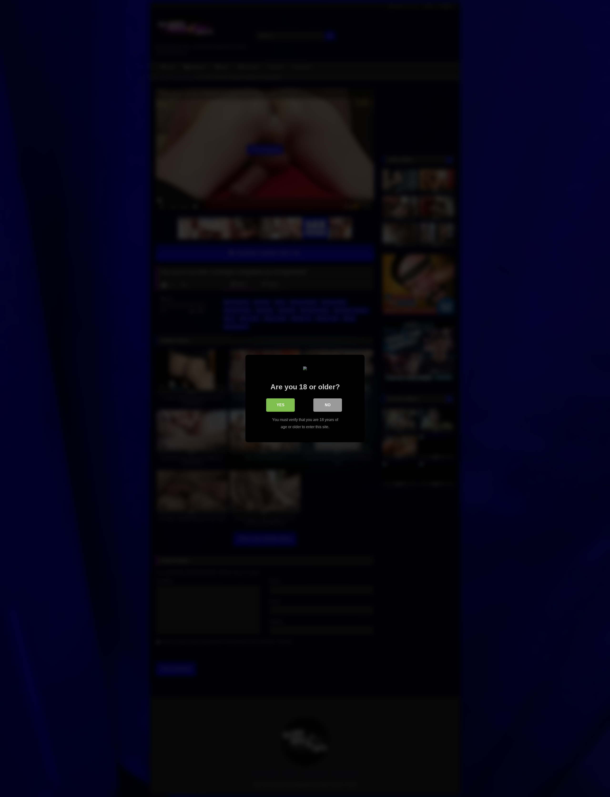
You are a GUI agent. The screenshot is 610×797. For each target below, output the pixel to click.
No (327, 405)
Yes (281, 405)
